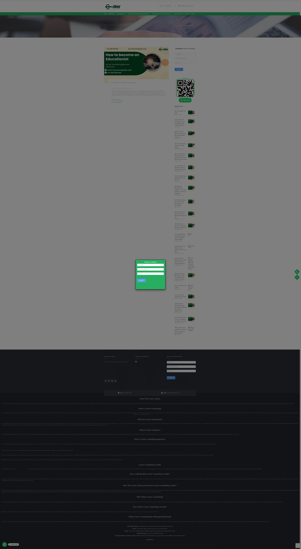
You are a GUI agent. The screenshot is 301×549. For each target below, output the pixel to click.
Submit (141, 280)
